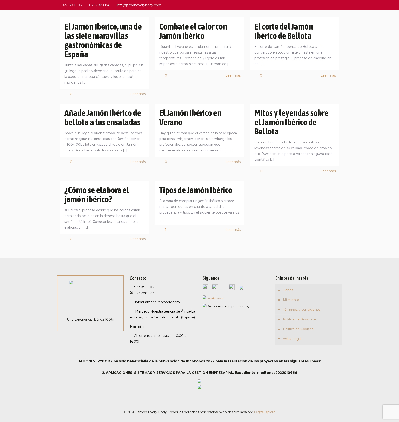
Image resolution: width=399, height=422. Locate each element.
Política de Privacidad (300, 319)
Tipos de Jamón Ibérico (195, 190)
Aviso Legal (292, 339)
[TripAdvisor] (339, 5)
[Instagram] (333, 5)
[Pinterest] (327, 5)
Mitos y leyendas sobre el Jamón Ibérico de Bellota (291, 122)
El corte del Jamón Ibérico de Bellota (283, 31)
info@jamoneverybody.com (139, 5)
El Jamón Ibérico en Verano (190, 117)
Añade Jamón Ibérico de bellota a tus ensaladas (102, 117)
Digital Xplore (264, 412)
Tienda (288, 290)
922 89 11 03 (72, 5)
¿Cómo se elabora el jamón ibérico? (96, 194)
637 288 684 (99, 5)
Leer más (138, 94)
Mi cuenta (291, 300)
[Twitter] (320, 5)
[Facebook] (314, 5)
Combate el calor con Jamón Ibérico (193, 31)
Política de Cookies (298, 329)
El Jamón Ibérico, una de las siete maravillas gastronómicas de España (103, 40)
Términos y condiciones (301, 309)
